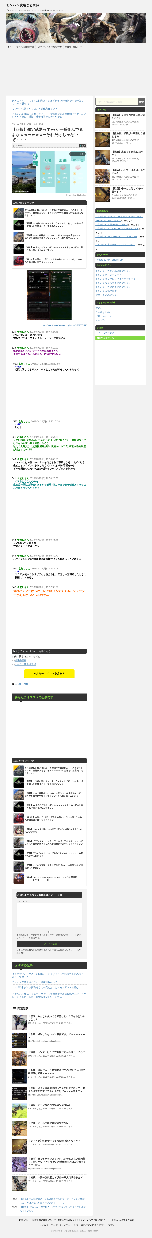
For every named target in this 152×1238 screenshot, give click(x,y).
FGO (97, 308)
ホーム (10, 47)
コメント (21, 901)
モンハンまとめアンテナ (108, 275)
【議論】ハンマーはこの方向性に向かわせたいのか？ (56, 1052)
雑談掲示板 (20, 660)
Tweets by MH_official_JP (109, 259)
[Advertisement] (76, 72)
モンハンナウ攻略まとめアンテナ (113, 287)
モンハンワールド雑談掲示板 (49, 47)
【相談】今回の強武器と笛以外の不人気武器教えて (55, 1177)
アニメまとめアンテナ (107, 295)
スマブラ (100, 320)
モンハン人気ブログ (106, 291)
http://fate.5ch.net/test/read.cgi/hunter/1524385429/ (65, 325)
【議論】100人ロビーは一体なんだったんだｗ (116, 228)
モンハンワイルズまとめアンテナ (113, 283)
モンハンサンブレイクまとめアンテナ (115, 279)
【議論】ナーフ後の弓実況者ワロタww (49, 1105)
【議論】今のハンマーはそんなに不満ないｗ (116, 236)
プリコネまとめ (103, 316)
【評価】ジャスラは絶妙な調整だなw (48, 1123)
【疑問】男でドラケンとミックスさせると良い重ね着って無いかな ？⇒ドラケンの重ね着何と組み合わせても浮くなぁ (57, 1161)
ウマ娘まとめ (102, 312)
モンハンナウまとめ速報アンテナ (113, 271)
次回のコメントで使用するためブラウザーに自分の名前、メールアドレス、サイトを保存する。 (48, 936)
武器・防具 (22, 684)
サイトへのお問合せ (106, 333)
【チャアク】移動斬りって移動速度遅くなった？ (54, 1140)
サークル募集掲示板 (25, 47)
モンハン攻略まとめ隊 (23, 5)
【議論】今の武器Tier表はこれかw (111, 224)
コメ (82, 146)
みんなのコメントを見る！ (49, 673)
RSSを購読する (106, 338)
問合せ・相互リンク (74, 47)
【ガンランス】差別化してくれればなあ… (115, 244)
